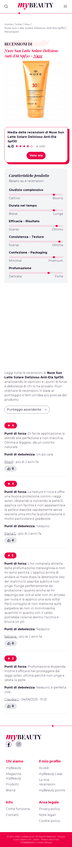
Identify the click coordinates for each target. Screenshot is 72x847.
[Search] (6, 6)
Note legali (47, 815)
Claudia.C (11, 699)
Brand (10, 790)
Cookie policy (49, 821)
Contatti (12, 815)
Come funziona (18, 809)
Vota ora (36, 155)
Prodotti (12, 784)
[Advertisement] (36, 325)
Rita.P (8, 462)
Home (8, 24)
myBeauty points (52, 790)
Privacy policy (49, 809)
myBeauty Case (50, 774)
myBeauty (13, 768)
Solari (18, 24)
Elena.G (10, 533)
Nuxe (37, 55)
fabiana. (11, 636)
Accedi (44, 768)
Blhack (48, 842)
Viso (27, 24)
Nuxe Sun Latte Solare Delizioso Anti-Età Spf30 (34, 28)
